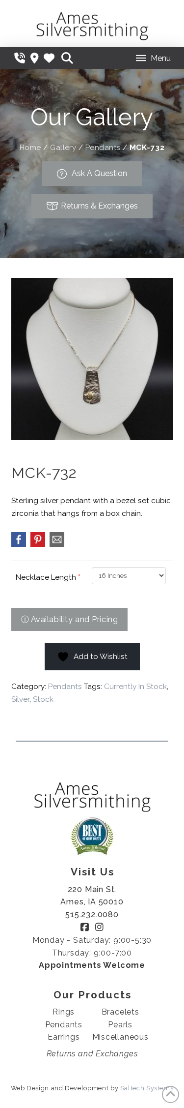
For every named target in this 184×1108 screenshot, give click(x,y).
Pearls (120, 1024)
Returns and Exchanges (92, 1053)
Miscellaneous (120, 1037)
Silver (20, 699)
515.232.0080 (92, 914)
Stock (43, 699)
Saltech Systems (147, 1088)
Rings (64, 1012)
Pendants (103, 147)
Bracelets (120, 1012)
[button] (67, 58)
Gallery (63, 147)
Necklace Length (48, 577)
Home (30, 147)
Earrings (63, 1037)
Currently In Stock (135, 686)
